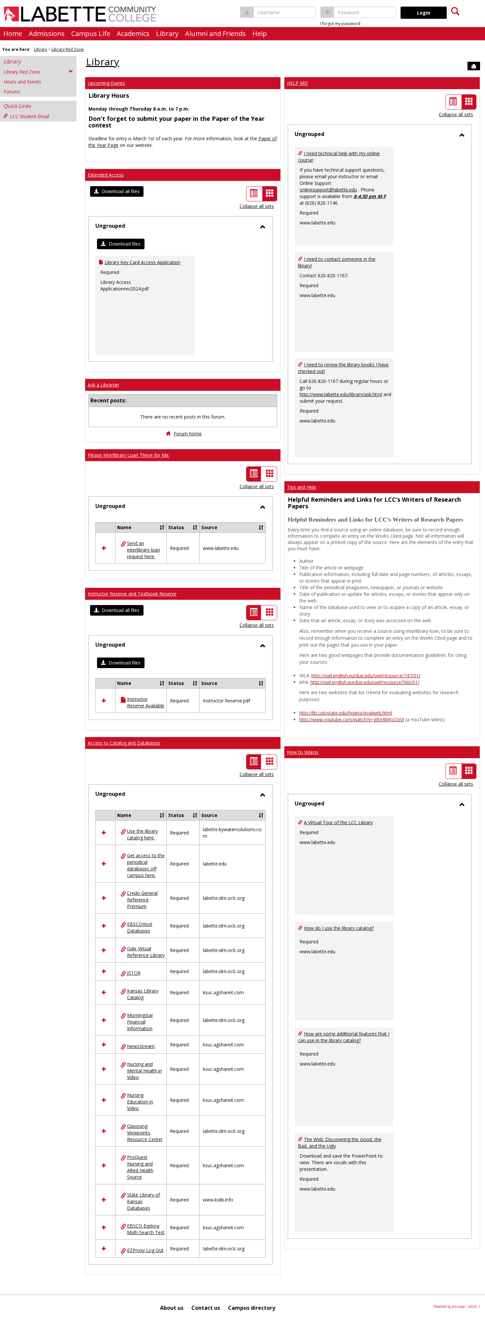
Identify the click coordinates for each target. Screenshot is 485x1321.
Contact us (205, 1307)
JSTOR (134, 973)
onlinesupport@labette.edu (328, 189)
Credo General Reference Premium (142, 899)
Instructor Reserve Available (145, 702)
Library (167, 33)
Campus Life (90, 33)
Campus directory (251, 1307)
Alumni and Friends (215, 33)
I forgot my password (340, 23)
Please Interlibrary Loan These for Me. (129, 455)
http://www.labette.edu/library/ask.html (341, 394)
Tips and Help (301, 487)
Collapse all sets (257, 206)
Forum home (188, 433)
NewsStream (141, 1046)
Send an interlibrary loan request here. (143, 549)
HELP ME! (297, 83)
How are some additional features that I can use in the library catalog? (343, 1037)
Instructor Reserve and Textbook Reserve (132, 594)
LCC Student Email (29, 116)
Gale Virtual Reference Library (146, 951)
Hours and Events (22, 82)
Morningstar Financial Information (140, 1022)
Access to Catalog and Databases (124, 743)
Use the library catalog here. (142, 834)
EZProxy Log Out (145, 1250)
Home (12, 33)
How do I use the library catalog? (339, 928)
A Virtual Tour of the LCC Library (338, 822)
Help (259, 33)
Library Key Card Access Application (142, 262)
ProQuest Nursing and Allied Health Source (140, 1167)
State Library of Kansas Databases (143, 1201)
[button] (117, 191)
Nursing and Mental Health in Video (144, 1070)
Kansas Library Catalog (142, 994)
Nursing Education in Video (140, 1101)
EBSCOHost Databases (139, 927)
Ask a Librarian (103, 385)
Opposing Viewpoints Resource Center (145, 1132)
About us (171, 1307)
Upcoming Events (106, 83)
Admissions (47, 33)
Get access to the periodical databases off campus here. (146, 865)
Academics (133, 33)
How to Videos (302, 752)
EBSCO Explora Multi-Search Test (146, 1229)
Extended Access (106, 175)
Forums (12, 91)
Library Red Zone (67, 49)
